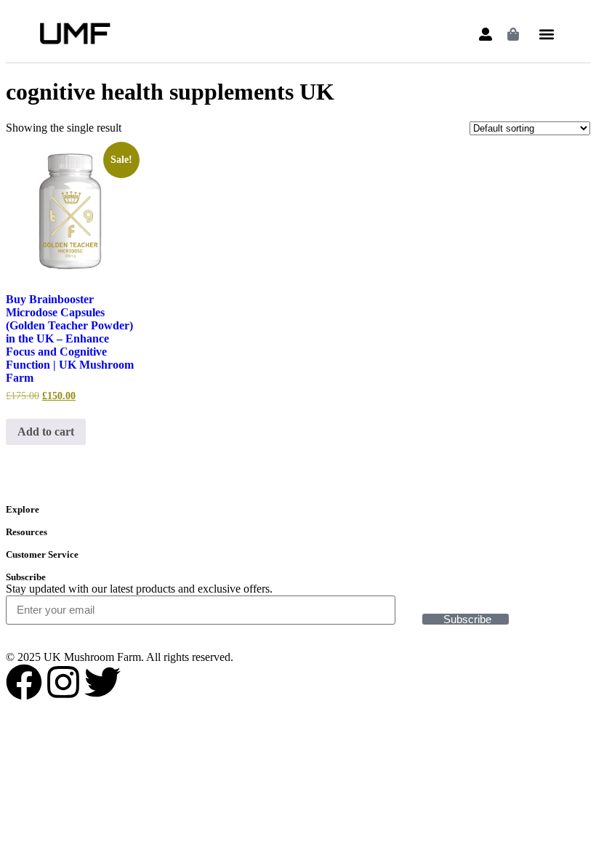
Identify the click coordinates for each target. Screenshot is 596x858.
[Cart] (513, 34)
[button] (546, 35)
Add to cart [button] (45, 431)
